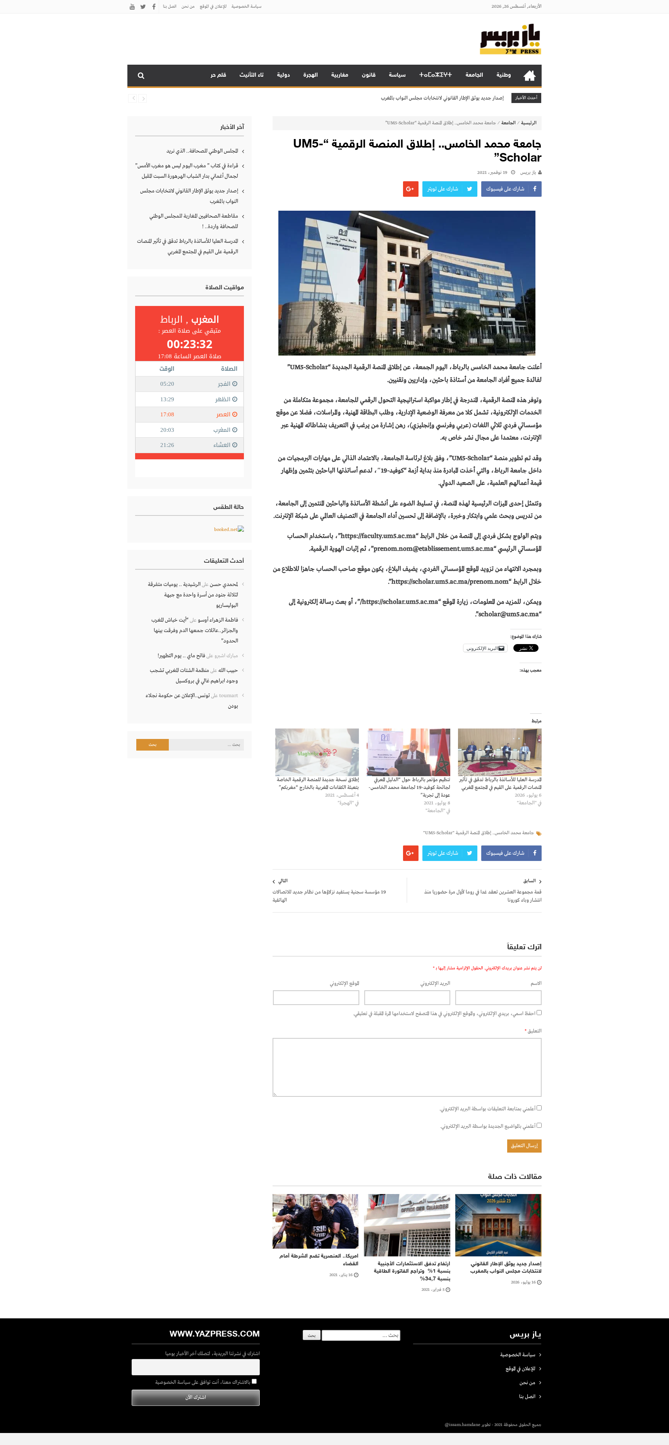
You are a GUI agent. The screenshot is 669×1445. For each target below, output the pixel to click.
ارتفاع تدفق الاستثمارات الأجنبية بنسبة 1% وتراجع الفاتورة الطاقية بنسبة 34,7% (412, 1271)
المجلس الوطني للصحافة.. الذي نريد (202, 151)
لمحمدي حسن (224, 584)
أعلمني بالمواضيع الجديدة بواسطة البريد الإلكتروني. (487, 1126)
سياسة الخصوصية (246, 6)
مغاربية (339, 75)
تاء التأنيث (252, 75)
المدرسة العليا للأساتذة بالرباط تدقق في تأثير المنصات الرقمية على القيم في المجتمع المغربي (187, 246)
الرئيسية (530, 75)
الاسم (536, 983)
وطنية (504, 75)
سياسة (397, 75)
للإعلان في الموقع (213, 6)
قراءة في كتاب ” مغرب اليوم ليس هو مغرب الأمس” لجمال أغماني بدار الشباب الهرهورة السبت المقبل (186, 171)
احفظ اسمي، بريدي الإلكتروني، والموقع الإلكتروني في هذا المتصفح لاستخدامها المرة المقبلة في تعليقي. (444, 1013)
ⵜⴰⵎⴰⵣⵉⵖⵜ (435, 75)
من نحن (188, 6)
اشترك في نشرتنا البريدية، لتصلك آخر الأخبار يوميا (212, 1353)
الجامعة (474, 75)
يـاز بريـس (528, 173)
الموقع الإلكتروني (344, 983)
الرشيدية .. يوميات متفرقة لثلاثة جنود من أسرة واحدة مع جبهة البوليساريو (193, 595)
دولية (283, 75)
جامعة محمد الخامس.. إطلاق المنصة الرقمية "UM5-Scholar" (478, 833)
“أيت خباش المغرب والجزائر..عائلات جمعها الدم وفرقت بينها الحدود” (194, 630)
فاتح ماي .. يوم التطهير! (181, 655)
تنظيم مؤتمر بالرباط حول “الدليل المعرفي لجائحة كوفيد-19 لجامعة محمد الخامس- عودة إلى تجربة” (409, 788)
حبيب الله (228, 670)
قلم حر (218, 75)
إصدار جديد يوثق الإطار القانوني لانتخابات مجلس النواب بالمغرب (442, 98)
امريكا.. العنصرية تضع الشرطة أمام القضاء (319, 1260)
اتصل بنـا (170, 6)
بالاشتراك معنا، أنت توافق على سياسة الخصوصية (203, 1382)
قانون (369, 75)
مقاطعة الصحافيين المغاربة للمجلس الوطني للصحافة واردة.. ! (193, 221)
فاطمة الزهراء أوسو (218, 620)
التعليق (533, 1031)
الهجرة (311, 75)
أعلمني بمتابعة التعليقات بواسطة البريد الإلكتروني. (487, 1109)
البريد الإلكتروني (435, 983)
